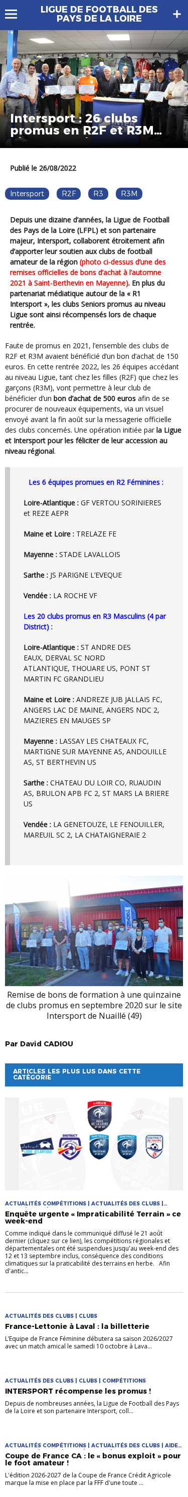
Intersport (27, 193)
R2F (69, 193)
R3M (129, 193)
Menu (16, 14)
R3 (98, 193)
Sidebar (177, 14)
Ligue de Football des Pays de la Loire (99, 14)
